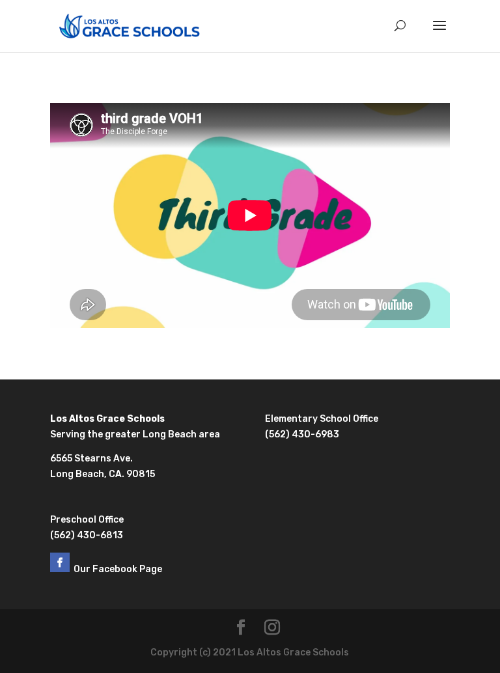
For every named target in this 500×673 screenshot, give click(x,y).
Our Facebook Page (119, 569)
